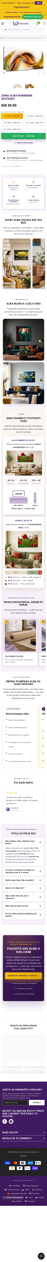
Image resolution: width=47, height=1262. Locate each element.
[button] (39, 73)
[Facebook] (4, 1121)
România (37, 1189)
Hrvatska (17, 1201)
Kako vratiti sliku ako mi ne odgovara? (17, 897)
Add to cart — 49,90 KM (23, 136)
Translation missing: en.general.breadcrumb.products (24, 38)
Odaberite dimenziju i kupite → (23, 976)
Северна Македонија (17, 1193)
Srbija (25, 1189)
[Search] (5, 29)
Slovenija (30, 1201)
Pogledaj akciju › (22, 7)
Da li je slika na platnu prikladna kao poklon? (21, 915)
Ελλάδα (39, 1197)
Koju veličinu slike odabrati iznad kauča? (19, 842)
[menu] (2, 23)
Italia (29, 1197)
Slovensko (14, 1186)
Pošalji (37, 1102)
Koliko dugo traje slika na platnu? (19, 880)
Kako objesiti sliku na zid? (16, 906)
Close (45, 15)
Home (2, 38)
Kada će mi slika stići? (15, 888)
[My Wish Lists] (44, 23)
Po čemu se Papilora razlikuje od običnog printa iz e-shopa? (19, 871)
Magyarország (11, 1189)
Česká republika (30, 1186)
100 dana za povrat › (33, 17)
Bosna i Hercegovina (13, 1197)
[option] (23, 59)
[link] (12, 1067)
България (34, 1193)
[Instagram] (11, 1121)
